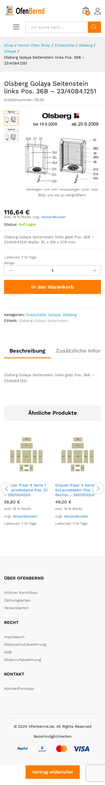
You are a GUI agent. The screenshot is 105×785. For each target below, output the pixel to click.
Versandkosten (53, 217)
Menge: (9, 263)
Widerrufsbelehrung (22, 660)
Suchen (94, 27)
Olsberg (69, 314)
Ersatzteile (36, 314)
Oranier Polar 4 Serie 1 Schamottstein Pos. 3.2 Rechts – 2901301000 (76, 490)
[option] (26, 485)
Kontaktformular (19, 688)
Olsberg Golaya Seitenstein (43, 320)
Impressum (14, 637)
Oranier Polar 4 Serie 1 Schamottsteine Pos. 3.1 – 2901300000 (25, 490)
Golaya (54, 314)
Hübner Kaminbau (21, 592)
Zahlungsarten (17, 600)
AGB (8, 652)
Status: (10, 224)
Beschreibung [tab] (27, 350)
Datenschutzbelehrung (25, 644)
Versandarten (16, 608)
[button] (20, 476)
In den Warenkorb (52, 287)
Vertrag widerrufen (52, 772)
